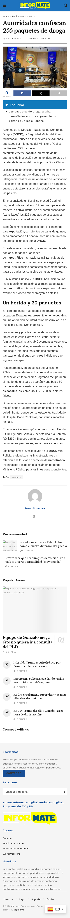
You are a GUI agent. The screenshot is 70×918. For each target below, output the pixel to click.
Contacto (13, 773)
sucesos (17, 477)
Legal (22, 899)
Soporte (36, 899)
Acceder (8, 838)
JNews (14, 906)
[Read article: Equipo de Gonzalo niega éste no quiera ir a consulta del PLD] (35, 610)
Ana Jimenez (13, 38)
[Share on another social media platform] (58, 93)
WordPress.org (11, 853)
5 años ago (29, 550)
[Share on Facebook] (22, 93)
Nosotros (8, 899)
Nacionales (18, 16)
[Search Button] (65, 5)
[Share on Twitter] (41, 93)
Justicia (31, 16)
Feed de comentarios (16, 848)
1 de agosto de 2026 (38, 38)
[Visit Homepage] (35, 5)
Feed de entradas (13, 843)
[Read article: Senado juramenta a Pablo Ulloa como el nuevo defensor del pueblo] (10, 545)
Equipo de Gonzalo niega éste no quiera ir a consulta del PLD (27, 642)
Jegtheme (19, 910)
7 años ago (14, 566)
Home (6, 16)
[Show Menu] (4, 5)
